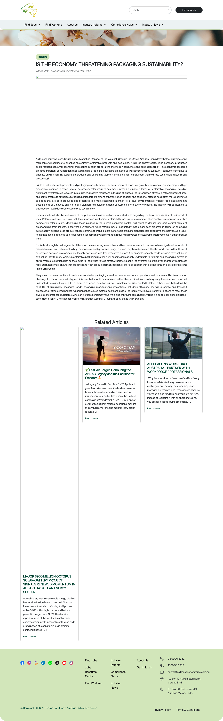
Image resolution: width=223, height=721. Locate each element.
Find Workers (53, 24)
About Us (142, 660)
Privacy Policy (162, 709)
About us (72, 24)
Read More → (29, 636)
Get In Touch (189, 10)
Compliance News (122, 24)
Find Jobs (30, 24)
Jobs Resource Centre (91, 672)
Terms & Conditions (188, 709)
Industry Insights (92, 24)
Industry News (151, 24)
